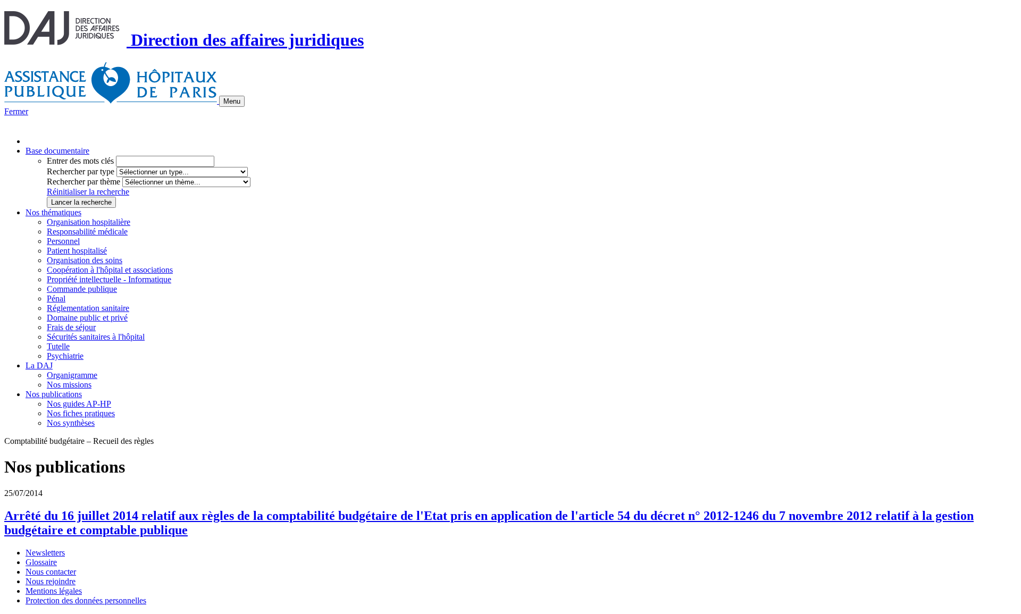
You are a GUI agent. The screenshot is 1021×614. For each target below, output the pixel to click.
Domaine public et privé (87, 317)
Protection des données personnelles (86, 600)
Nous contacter (51, 571)
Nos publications (54, 394)
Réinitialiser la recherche (88, 191)
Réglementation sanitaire (88, 308)
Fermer (16, 111)
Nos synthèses (71, 422)
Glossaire (41, 562)
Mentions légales (54, 590)
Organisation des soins (84, 260)
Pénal (56, 298)
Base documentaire (57, 150)
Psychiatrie (65, 355)
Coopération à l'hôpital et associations (110, 269)
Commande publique (82, 288)
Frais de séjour (71, 327)
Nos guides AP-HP (79, 403)
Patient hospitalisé (77, 250)
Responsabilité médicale (87, 231)
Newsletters (45, 552)
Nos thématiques (53, 212)
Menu (231, 101)
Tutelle (58, 346)
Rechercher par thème (83, 181)
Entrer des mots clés (80, 160)
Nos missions (69, 384)
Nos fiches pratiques (81, 413)
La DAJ (39, 365)
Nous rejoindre (51, 581)
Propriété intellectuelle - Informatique (109, 279)
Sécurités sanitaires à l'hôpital (96, 336)
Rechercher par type (80, 171)
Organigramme (72, 375)
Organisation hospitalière (88, 221)
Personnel (63, 241)
